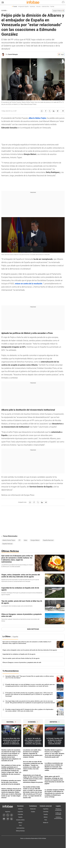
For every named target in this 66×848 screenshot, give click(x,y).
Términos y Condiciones (58, 809)
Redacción (33, 809)
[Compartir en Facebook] (45, 111)
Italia (25, 540)
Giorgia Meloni (35, 540)
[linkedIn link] (11, 818)
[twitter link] (7, 815)
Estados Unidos (20, 820)
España (3, 10)
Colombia (20, 814)
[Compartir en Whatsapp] (41, 111)
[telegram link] (7, 818)
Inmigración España (23, 6)
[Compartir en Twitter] (49, 111)
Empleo (33, 811)
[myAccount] (63, 2)
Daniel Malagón (13, 54)
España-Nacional (48, 540)
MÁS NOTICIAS (33, 629)
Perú (20, 825)
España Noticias (7, 544)
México (20, 822)
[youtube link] (4, 818)
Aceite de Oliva (45, 6)
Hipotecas (32, 6)
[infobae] (33, 2)
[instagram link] (11, 815)
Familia (52, 6)
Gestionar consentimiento (58, 817)
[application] (33, 235)
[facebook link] (4, 815)
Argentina (20, 811)
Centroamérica (20, 828)
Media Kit (45, 822)
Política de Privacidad (58, 813)
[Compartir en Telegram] (57, 111)
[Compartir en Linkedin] (53, 111)
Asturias (38, 6)
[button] (2, 2)
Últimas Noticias (20, 830)
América (20, 809)
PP (19, 540)
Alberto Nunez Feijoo (8, 540)
